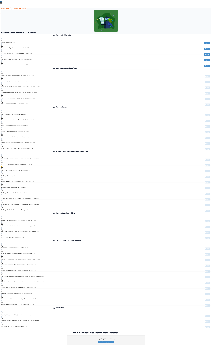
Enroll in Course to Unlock (106, 342)
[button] (106, 1)
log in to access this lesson (113, 339)
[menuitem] (106, 3)
